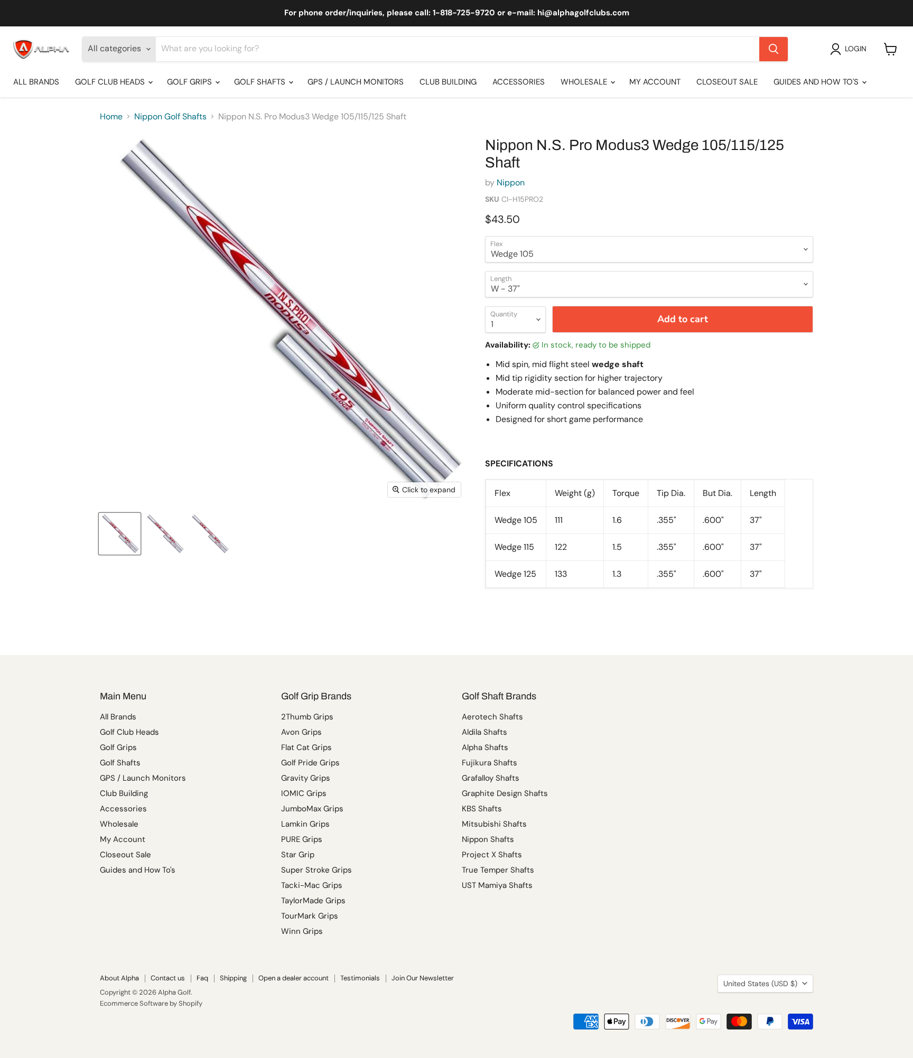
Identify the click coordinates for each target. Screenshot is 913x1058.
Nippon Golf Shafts (170, 116)
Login (856, 48)
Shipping (233, 977)
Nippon (511, 182)
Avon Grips (301, 732)
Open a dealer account (293, 977)
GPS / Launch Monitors (356, 82)
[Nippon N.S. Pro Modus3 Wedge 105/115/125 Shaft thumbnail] (120, 534)
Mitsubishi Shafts (494, 824)
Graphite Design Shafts (505, 793)
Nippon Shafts (488, 839)
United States (760, 983)
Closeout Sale (727, 82)
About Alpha (119, 977)
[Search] (773, 49)
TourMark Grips (309, 916)
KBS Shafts (482, 808)
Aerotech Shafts (492, 716)
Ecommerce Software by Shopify (151, 1003)
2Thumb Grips (307, 716)
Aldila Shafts (484, 732)
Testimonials (360, 977)
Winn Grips (302, 931)
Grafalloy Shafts (490, 778)
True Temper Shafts (498, 870)
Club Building (448, 82)
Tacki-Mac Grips (311, 885)
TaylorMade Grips (313, 900)
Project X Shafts (492, 854)
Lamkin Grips (305, 824)
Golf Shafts (260, 82)
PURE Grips (301, 839)
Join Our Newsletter (423, 977)
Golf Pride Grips (310, 762)
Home (111, 116)
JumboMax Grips (312, 808)
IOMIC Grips (304, 793)
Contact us (168, 977)
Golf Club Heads (111, 82)
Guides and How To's (817, 82)
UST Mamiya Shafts (497, 885)
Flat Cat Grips (306, 747)
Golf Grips (190, 82)
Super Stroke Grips (316, 870)
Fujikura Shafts (489, 762)
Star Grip (297, 854)
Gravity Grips (305, 778)
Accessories (518, 82)
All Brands (36, 82)
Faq (202, 977)
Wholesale (585, 82)
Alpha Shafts (485, 747)
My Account (655, 82)
